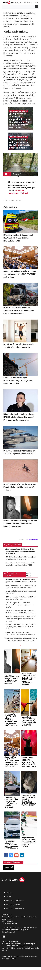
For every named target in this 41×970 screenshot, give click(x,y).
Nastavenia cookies (13, 905)
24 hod (28, 575)
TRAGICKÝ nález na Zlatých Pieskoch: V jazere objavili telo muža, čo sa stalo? (21, 558)
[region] (21, 3)
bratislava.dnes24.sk (14, 177)
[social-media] (3, 936)
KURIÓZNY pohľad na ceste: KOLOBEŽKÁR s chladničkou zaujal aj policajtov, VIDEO (20, 564)
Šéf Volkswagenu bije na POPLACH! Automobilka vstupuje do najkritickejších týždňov (20, 605)
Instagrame (13, 193)
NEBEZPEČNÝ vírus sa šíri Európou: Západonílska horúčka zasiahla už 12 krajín (20, 633)
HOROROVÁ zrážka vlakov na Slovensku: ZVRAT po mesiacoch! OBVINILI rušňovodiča (21, 612)
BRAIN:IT (13, 959)
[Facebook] (5, 855)
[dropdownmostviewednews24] (20, 646)
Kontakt (8, 892)
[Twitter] (11, 855)
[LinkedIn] (21, 855)
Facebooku (19, 190)
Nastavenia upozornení (14, 909)
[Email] (16, 855)
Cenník (8, 897)
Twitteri (24, 193)
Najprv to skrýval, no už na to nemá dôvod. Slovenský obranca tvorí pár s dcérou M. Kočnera (20, 626)
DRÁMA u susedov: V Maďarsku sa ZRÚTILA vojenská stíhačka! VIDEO (20, 598)
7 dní (27, 573)
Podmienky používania (14, 901)
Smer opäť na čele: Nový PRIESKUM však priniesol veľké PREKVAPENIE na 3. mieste (21, 580)
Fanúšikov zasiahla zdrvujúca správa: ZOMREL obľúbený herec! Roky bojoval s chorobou (21, 639)
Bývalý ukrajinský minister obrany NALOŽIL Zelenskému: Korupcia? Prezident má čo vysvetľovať (20, 618)
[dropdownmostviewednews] (20, 569)
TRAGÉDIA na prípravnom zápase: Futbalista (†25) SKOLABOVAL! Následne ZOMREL (21, 586)
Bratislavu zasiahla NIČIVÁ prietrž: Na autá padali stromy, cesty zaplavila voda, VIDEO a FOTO (21, 551)
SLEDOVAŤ (8, 867)
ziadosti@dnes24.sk (8, 932)
